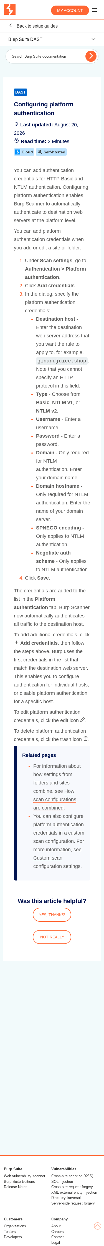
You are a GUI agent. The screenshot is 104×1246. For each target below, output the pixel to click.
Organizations (15, 1226)
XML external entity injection (74, 1192)
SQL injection (62, 1181)
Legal (55, 1242)
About (56, 1226)
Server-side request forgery (73, 1203)
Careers (57, 1232)
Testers (10, 1232)
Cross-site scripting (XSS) (72, 1176)
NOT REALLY (52, 937)
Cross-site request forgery (72, 1187)
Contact (57, 1237)
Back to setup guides (37, 26)
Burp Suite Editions (19, 1181)
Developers (13, 1237)
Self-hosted (54, 152)
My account (70, 10)
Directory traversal (66, 1198)
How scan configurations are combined (54, 799)
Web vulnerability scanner (24, 1176)
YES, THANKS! (52, 915)
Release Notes (15, 1187)
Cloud (27, 152)
